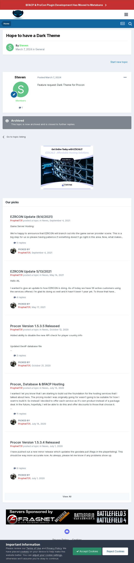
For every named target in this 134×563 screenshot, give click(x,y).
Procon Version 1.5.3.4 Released (35, 442)
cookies (24, 551)
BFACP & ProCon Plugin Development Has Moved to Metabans (64, 4)
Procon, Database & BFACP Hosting (37, 384)
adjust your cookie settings (47, 555)
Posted (49, 77)
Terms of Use (33, 548)
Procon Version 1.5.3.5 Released (35, 326)
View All (67, 496)
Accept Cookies (88, 551)
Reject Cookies (115, 551)
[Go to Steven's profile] (10, 47)
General (39, 49)
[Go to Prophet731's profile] (13, 251)
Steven (20, 77)
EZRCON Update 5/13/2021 (30, 271)
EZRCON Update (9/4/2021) (31, 217)
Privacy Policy (54, 548)
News (45, 220)
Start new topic (119, 61)
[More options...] (125, 77)
